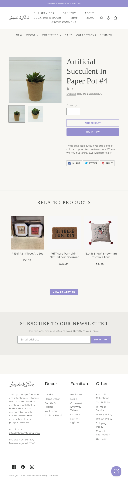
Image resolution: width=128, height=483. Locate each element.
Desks (73, 398)
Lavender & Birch (33, 475)
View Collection (64, 292)
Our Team (102, 438)
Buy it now (93, 132)
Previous (6, 239)
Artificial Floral (53, 415)
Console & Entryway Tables (76, 407)
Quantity (71, 105)
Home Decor (52, 398)
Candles (49, 394)
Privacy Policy (104, 414)
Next (121, 239)
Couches (75, 414)
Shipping (71, 93)
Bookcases (76, 394)
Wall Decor (51, 411)
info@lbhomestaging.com (24, 432)
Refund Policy (104, 418)
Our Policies (103, 402)
